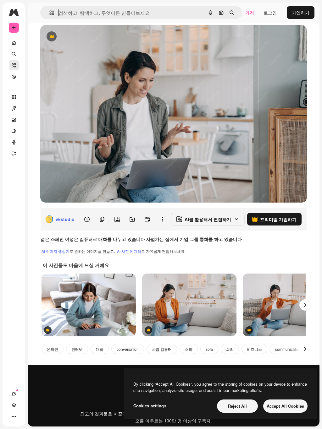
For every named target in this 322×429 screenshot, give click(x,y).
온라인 (52, 349)
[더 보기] (14, 416)
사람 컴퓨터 (162, 349)
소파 (188, 349)
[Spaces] (14, 108)
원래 (76, 37)
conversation (128, 349)
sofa (209, 349)
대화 (99, 349)
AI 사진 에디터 (129, 251)
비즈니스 (254, 349)
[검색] (14, 54)
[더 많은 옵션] (162, 219)
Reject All (237, 406)
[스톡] (14, 65)
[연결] (14, 394)
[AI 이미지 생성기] (14, 120)
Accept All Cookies (285, 406)
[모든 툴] (14, 97)
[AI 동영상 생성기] (14, 131)
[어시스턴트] (14, 154)
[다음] (305, 305)
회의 (230, 349)
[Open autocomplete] (49, 12)
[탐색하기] (14, 77)
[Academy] (14, 405)
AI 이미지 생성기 (55, 251)
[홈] (14, 43)
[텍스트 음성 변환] (14, 142)
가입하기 (300, 12)
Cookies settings (149, 406)
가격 (249, 12)
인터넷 (77, 349)
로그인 (270, 12)
